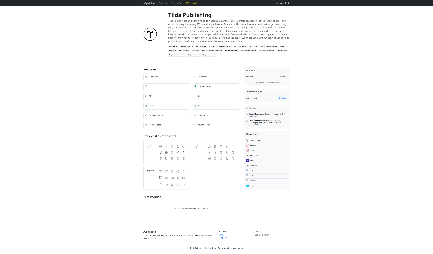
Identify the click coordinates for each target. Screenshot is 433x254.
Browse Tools (177, 3)
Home (220, 235)
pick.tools (151, 3)
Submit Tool (283, 3)
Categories (222, 237)
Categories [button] (164, 3)
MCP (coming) (191, 3)
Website (260, 83)
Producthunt (274, 83)
